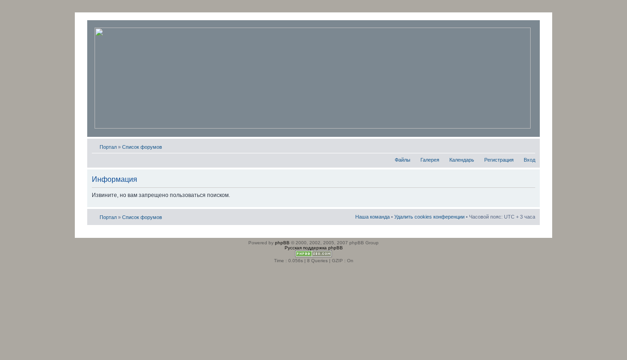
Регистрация (499, 160)
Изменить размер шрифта (528, 145)
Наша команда (372, 216)
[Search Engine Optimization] (313, 255)
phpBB (282, 242)
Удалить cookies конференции (429, 216)
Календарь (461, 160)
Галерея (429, 160)
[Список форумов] (313, 78)
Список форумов (142, 147)
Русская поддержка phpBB (314, 247)
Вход (529, 160)
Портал (108, 147)
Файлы (402, 160)
